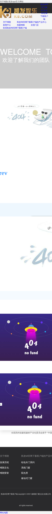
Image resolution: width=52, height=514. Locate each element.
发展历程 (4, 462)
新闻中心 (7, 24)
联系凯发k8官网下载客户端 (15, 27)
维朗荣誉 (4, 473)
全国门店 (35, 24)
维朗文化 (4, 467)
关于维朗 (7, 21)
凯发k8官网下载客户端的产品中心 (31, 21)
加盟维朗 (21, 24)
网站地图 (4, 512)
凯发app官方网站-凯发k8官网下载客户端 (44, 11)
